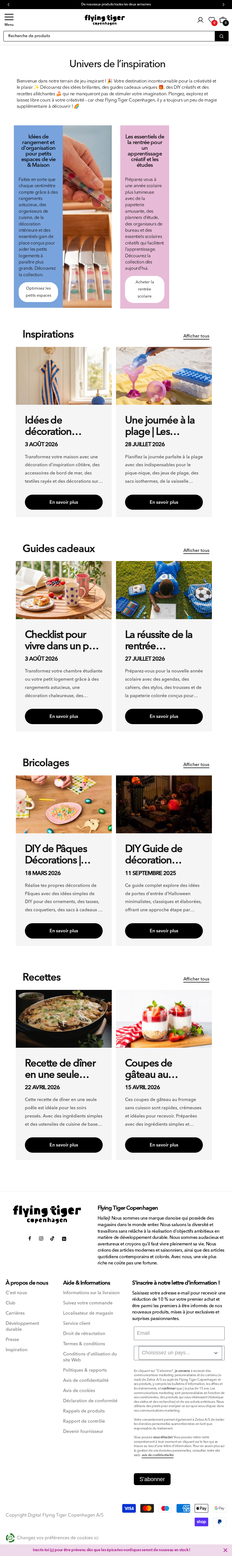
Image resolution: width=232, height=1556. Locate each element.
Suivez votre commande (88, 1303)
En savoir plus (64, 502)
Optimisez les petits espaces (38, 292)
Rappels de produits (84, 1411)
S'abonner (152, 1479)
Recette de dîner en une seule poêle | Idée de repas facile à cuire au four (60, 1069)
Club (10, 1303)
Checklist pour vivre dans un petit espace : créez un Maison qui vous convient (63, 640)
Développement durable (22, 1326)
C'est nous (16, 1293)
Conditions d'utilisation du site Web (90, 1357)
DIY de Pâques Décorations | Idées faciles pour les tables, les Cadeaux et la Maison (62, 855)
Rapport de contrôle (84, 1421)
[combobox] (180, 1353)
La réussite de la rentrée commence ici (158, 640)
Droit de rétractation (84, 1334)
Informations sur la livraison (91, 1293)
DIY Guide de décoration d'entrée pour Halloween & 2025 (154, 855)
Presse (12, 1340)
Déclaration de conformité (90, 1401)
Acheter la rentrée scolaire (145, 289)
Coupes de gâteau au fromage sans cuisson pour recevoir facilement (154, 1069)
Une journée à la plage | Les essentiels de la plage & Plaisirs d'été (160, 426)
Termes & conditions (84, 1344)
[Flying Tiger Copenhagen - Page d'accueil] (47, 1214)
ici (52, 1550)
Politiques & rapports (85, 1370)
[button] (9, 20)
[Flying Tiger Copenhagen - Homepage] (105, 20)
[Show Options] (215, 1353)
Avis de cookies (79, 1391)
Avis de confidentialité (86, 1381)
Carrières (15, 1313)
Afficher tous (196, 336)
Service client (76, 1324)
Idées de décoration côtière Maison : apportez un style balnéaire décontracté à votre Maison (61, 426)
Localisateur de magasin (88, 1313)
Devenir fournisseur (83, 1432)
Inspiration (16, 1350)
